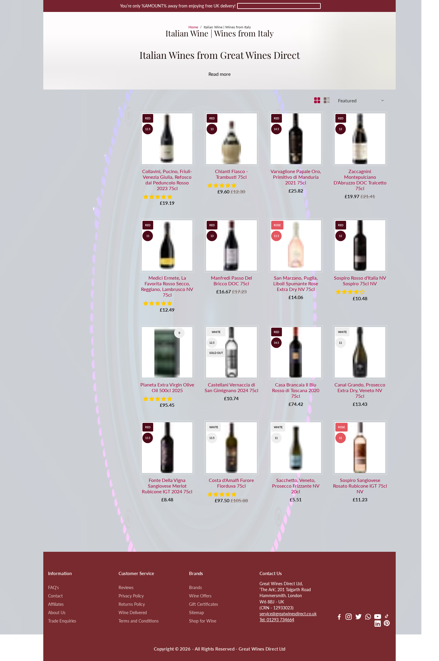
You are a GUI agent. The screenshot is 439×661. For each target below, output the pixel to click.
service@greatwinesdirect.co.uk (288, 613)
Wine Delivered (133, 612)
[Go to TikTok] (387, 617)
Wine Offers (200, 596)
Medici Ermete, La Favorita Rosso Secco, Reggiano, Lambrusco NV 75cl (167, 286)
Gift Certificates (203, 604)
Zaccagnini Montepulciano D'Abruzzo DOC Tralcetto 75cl (360, 179)
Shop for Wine (202, 621)
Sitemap (196, 612)
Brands (195, 587)
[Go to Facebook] (339, 617)
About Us (56, 612)
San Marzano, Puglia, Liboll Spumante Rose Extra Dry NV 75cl (295, 283)
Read (213, 74)
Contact (55, 596)
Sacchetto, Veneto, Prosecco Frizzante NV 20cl (296, 485)
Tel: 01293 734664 (277, 619)
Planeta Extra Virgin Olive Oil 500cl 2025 (167, 387)
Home (193, 27)
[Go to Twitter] (358, 617)
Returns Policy (132, 604)
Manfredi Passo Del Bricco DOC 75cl (231, 280)
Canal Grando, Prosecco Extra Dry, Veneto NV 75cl (359, 390)
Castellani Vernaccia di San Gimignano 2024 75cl (231, 387)
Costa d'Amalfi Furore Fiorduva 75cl (231, 483)
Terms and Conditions (139, 621)
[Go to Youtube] (377, 617)
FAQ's (53, 587)
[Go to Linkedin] (377, 624)
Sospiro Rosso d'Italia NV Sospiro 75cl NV (360, 280)
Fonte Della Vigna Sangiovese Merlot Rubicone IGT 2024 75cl (167, 485)
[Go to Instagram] (348, 617)
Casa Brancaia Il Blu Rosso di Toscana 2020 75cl (295, 390)
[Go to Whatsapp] (368, 617)
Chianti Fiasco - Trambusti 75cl (231, 174)
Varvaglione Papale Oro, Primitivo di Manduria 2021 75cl (296, 176)
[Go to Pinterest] (387, 624)
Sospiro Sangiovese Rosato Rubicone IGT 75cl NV (360, 485)
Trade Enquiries (62, 621)
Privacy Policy (131, 596)
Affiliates (56, 604)
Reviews (126, 587)
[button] (158, 196)
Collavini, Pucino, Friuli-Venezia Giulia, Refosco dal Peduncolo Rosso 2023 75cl (167, 179)
